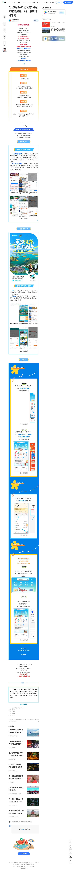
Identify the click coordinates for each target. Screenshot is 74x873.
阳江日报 (11, 805)
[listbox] (24, 771)
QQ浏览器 (23, 864)
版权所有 (25, 868)
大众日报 (11, 747)
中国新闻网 (11, 735)
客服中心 (32, 864)
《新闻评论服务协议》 (28, 821)
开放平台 (30, 862)
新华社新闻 (11, 770)
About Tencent (16, 862)
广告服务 (35, 862)
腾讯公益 (18, 864)
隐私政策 (26, 862)
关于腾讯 (10, 862)
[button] (61, 12)
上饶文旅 (11, 759)
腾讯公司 (22, 868)
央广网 (10, 782)
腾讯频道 (28, 864)
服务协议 (21, 862)
